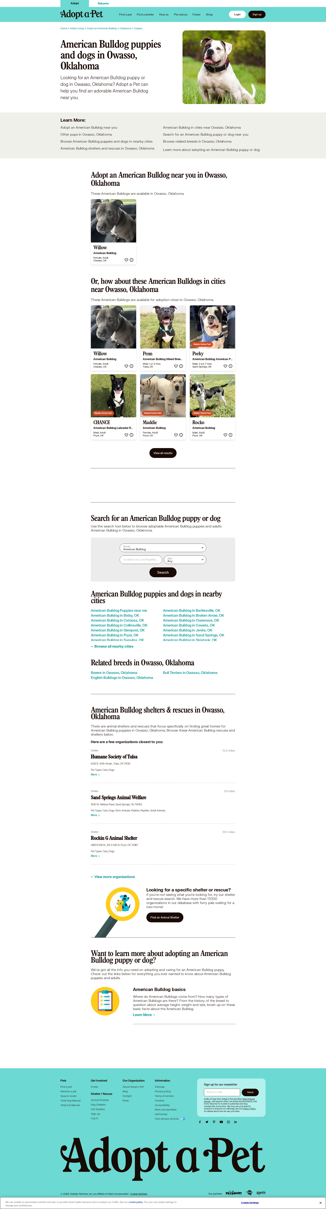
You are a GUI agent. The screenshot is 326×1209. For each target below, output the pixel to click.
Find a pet (66, 1086)
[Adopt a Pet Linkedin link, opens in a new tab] (235, 1122)
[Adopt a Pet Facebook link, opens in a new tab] (200, 1122)
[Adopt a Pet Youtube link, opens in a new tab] (222, 1122)
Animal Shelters (100, 1100)
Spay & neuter (68, 1095)
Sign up (256, 14)
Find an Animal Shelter (164, 917)
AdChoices (161, 1114)
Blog (125, 1091)
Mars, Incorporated (165, 1109)
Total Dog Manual (70, 1100)
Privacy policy (163, 1091)
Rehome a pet (68, 1091)
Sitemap (159, 1086)
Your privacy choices (167, 1118)
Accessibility (162, 1105)
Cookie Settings (138, 1194)
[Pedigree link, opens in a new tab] (249, 1192)
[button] (126, 260)
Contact (127, 1095)
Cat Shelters (98, 1109)
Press (126, 1100)
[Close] (320, 1202)
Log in (94, 1118)
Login (237, 14)
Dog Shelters (98, 1104)
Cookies (159, 1100)
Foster (197, 14)
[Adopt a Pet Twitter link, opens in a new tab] (207, 1122)
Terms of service (164, 1095)
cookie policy (136, 1202)
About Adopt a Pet (133, 1086)
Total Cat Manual (70, 1105)
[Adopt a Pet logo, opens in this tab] (163, 1161)
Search (163, 572)
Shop (209, 14)
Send (250, 1092)
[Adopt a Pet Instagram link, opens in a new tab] (229, 1122)
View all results (163, 453)
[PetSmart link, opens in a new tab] (233, 1193)
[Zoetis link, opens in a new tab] (261, 1193)
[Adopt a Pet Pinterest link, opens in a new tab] (215, 1122)
